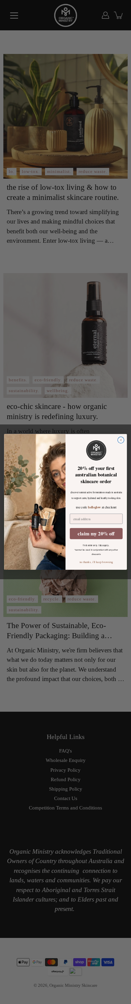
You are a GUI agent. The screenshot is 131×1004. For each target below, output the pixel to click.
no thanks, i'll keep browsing (96, 562)
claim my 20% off (96, 533)
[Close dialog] (121, 440)
